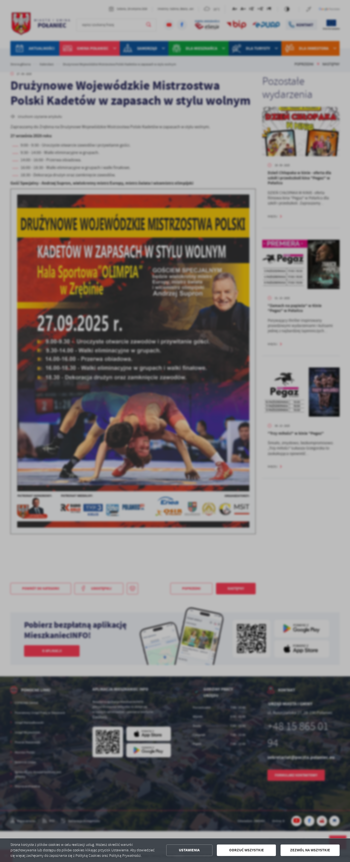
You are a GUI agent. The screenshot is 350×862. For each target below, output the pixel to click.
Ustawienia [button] (189, 850)
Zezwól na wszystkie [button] (310, 850)
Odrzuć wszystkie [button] (246, 850)
